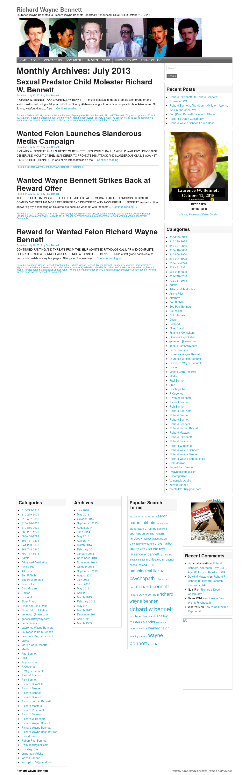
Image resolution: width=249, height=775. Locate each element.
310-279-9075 (178, 241)
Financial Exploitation (182, 337)
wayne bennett (136, 215)
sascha (36, 120)
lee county (117, 117)
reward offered (76, 269)
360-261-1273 (178, 259)
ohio (151, 564)
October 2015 (85, 519)
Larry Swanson (178, 350)
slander (149, 622)
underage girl (140, 269)
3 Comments (55, 271)
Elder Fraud (176, 328)
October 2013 (85, 566)
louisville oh (55, 215)
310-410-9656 (34, 213)
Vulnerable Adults (180, 480)
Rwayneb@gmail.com (182, 472)
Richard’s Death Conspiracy (186, 119)
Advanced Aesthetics (182, 289)
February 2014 (86, 549)
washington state (138, 636)
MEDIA (106, 60)
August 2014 (85, 527)
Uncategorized (178, 476)
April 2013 (83, 593)
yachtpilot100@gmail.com (185, 489)
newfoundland (81, 215)
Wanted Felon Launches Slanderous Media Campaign (79, 137)
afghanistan (23, 267)
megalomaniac (137, 559)
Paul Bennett (52, 95)
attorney (150, 528)
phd (162, 571)
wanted (123, 215)
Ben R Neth (176, 302)
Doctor (173, 319)
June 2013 (83, 584)
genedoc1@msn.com (80, 213)
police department (99, 215)
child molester (64, 117)
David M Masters (198, 576)
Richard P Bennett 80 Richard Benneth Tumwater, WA (206, 581)
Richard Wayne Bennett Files (187, 459)
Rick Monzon (177, 463)
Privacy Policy (126, 60)
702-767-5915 (178, 280)
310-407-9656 (178, 246)
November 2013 (87, 562)
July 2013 (83, 579)
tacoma (134, 628)
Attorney (64, 213)
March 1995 (84, 623)
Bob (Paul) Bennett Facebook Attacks (192, 114)
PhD (172, 385)
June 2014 (83, 532)
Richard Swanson (180, 441)
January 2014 (85, 553)
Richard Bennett (94, 115)
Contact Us (53, 60)
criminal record (155, 533)
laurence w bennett (144, 553)
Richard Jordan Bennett (184, 428)
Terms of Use (151, 60)
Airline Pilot (176, 293)
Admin (173, 285)
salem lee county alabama (99, 269)
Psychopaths (78, 115)
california (162, 528)
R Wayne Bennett (180, 398)
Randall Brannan (179, 402)
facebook (77, 267)
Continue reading (68, 108)
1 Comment (77, 166)
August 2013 (85, 575)
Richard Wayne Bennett (49, 9)
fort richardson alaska (115, 267)
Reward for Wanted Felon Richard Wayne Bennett (87, 235)
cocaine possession (83, 117)
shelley (63, 120)
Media (173, 376)
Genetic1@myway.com (142, 543)
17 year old (128, 264)
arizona (45, 117)
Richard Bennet (179, 415)
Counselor (175, 311)
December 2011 (87, 614)
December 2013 (87, 558)
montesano (153, 559)
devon (107, 117)
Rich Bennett (177, 406)
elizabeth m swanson (41, 267)
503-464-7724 (178, 263)
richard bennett (152, 586)
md (170, 554)
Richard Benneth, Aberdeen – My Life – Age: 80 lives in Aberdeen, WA (207, 567)
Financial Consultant (182, 332)
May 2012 (83, 606)
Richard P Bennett (180, 437)
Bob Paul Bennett (180, 306)
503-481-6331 (34, 115)
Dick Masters (177, 315)
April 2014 (83, 540)
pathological (47, 269)
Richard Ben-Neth (180, 411)
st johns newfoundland (80, 120)
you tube (153, 644)
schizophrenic (147, 616)
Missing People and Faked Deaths (198, 214)
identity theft (146, 548)
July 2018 (83, 510)
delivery (99, 117)
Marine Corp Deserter (182, 372)
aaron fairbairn (143, 264)
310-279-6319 (178, 237)
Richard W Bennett (114, 115)
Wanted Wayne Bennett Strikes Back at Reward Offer (83, 184)
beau (53, 117)
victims (152, 269)
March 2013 (84, 597)
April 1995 (83, 619)
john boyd (159, 549)
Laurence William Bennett (185, 359)
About (35, 60)
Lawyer (173, 367)
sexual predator (50, 120)
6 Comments (115, 120)
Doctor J (174, 324)
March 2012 (84, 610)
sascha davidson (123, 269)
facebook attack (151, 538)
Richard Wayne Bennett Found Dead (192, 123)
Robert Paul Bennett (181, 467)
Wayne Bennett (61, 166)
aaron (26, 117)
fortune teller (134, 267)
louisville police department (138, 117)
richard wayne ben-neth (144, 594)
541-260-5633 (178, 272)
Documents (74, 60)
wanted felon (23, 271)
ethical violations (62, 267)
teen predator (100, 120)
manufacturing (24, 120)
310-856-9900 (178, 254)
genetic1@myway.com (183, 346)
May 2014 (83, 536)
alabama (35, 117)
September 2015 (87, 523)
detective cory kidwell (36, 215)
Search (172, 68)
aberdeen (162, 523)
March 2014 (84, 545)
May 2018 (83, 514)
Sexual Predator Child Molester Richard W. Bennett (84, 85)
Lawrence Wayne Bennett (185, 363)
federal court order (93, 267)
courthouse (137, 533)
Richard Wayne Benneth (184, 450)
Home (22, 60)
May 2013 (83, 588)
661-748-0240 (178, 276)
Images (92, 60)
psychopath (61, 269)
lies (148, 267)
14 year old (140, 115)
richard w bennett (151, 609)
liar (143, 267)
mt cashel (68, 215)
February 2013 (86, 601)
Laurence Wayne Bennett (56, 115)
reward (114, 215)
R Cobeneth (176, 393)
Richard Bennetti (179, 424)
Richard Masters (179, 432)
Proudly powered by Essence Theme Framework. (202, 770)
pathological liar (144, 571)
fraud (163, 538)
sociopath (161, 622)
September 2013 (87, 571)
